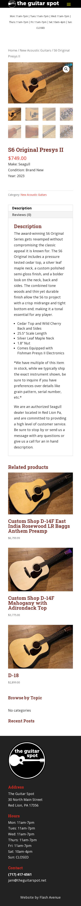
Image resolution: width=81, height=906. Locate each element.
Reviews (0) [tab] (21, 214)
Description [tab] (22, 208)
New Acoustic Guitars (35, 50)
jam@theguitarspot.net (27, 880)
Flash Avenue (50, 897)
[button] (66, 69)
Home (12, 50)
